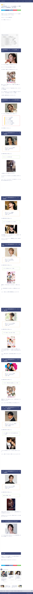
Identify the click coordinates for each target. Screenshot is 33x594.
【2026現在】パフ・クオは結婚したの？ (7, 36)
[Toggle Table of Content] (16, 35)
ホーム (16, 1)
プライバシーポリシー (28, 1)
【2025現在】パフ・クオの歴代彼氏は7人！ (8, 37)
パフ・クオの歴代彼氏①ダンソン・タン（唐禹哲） (9, 38)
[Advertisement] (11, 27)
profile (23, 1)
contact (19, 1)
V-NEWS (3, 1)
